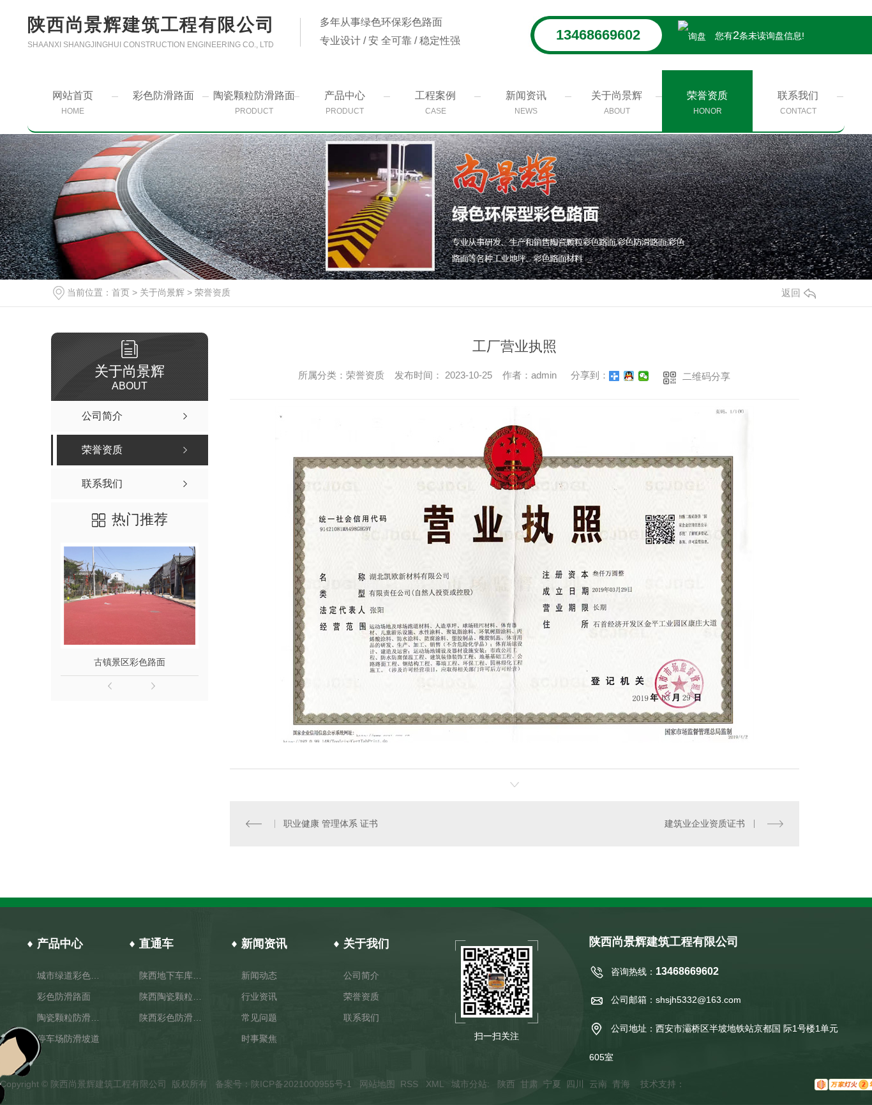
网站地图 (377, 1084)
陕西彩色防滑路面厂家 (172, 1017)
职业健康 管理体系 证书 (330, 823)
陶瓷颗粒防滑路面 (254, 103)
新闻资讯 (526, 103)
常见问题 (259, 1017)
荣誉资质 (707, 103)
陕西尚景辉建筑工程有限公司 (150, 32)
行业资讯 (259, 996)
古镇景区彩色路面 (129, 662)
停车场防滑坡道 (68, 1039)
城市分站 (469, 1084)
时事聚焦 (259, 1039)
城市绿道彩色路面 (70, 975)
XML (436, 1084)
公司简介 (361, 975)
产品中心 (344, 103)
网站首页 (72, 103)
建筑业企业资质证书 (705, 823)
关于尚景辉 (616, 103)
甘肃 (529, 1084)
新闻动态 (259, 975)
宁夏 (552, 1084)
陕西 (506, 1084)
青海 (621, 1084)
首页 (121, 292)
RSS (410, 1084)
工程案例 (435, 103)
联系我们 (798, 103)
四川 (575, 1084)
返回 (791, 292)
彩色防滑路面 (163, 95)
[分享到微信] (643, 376)
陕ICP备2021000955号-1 (301, 1084)
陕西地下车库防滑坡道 (172, 975)
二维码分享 (706, 376)
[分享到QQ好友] (629, 376)
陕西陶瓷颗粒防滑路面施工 (172, 996)
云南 (598, 1084)
